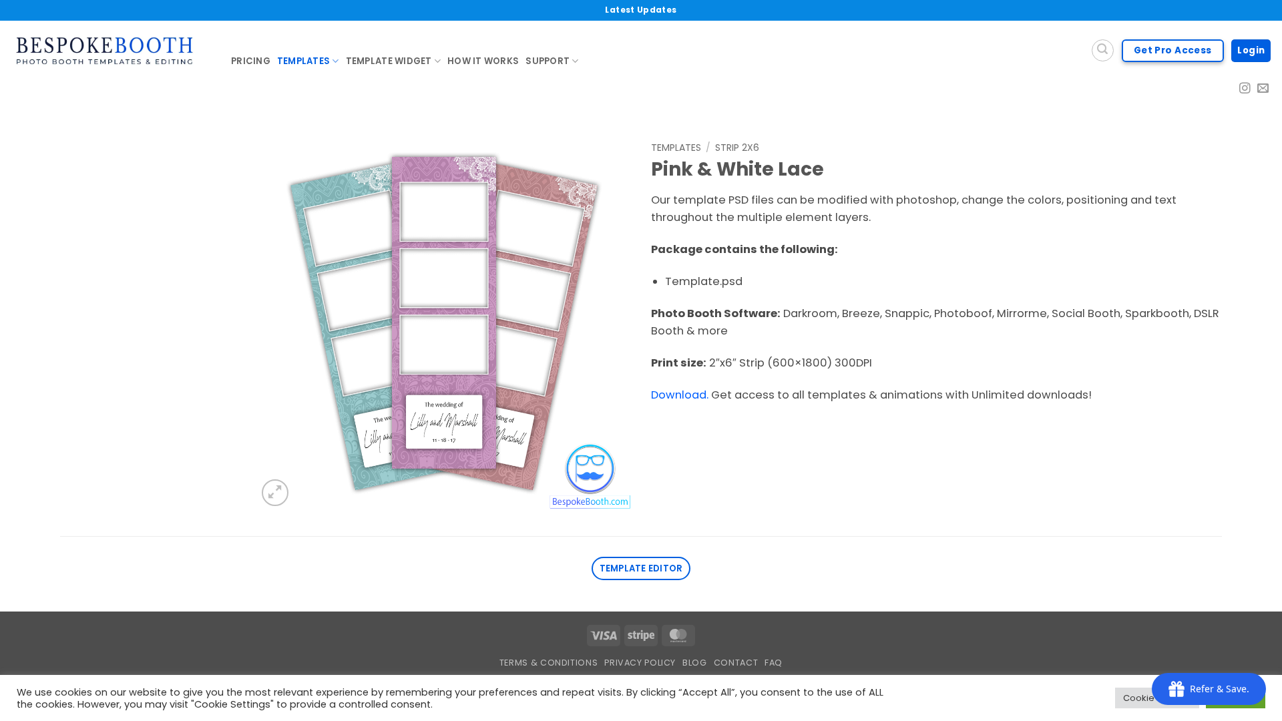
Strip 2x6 (737, 147)
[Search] (1103, 50)
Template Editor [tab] (641, 568)
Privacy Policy (640, 662)
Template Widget (389, 61)
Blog (694, 662)
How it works (483, 61)
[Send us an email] (1263, 89)
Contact (736, 662)
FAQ (774, 662)
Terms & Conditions (548, 662)
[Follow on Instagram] (1245, 89)
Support (547, 61)
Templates (303, 61)
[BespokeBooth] (110, 51)
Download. (679, 395)
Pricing (250, 61)
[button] (275, 492)
